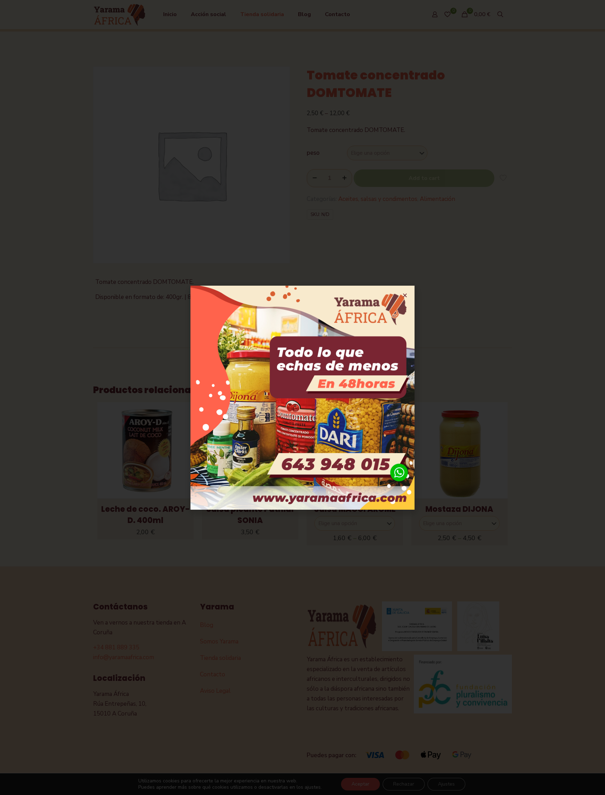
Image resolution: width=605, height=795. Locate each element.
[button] (405, 295)
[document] (302, 397)
